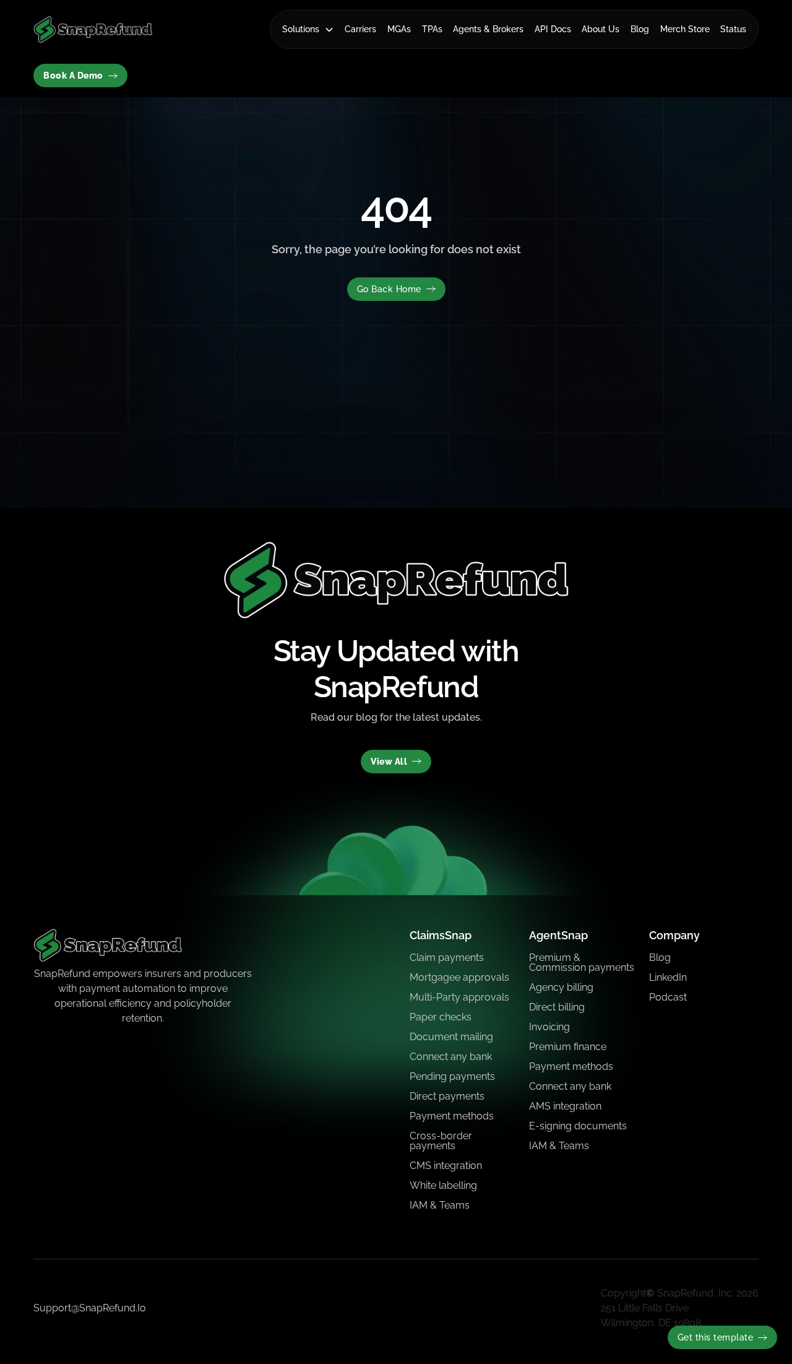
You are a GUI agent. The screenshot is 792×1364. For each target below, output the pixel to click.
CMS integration (446, 1165)
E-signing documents (578, 1126)
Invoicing (549, 1027)
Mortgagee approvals (459, 977)
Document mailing (451, 1037)
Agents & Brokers (488, 29)
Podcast (668, 997)
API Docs (553, 29)
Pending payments (452, 1076)
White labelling (443, 1185)
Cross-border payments (441, 1141)
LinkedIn (668, 977)
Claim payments (447, 957)
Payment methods (452, 1116)
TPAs (432, 29)
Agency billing (561, 987)
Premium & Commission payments (581, 962)
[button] (308, 29)
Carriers (360, 29)
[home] (92, 29)
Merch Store (685, 29)
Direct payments (447, 1096)
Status (733, 29)
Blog (640, 29)
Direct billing (557, 1007)
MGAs (399, 29)
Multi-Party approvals (459, 997)
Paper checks (440, 1017)
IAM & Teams (440, 1205)
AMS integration (565, 1106)
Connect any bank (451, 1056)
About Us (600, 29)
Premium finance (567, 1047)
